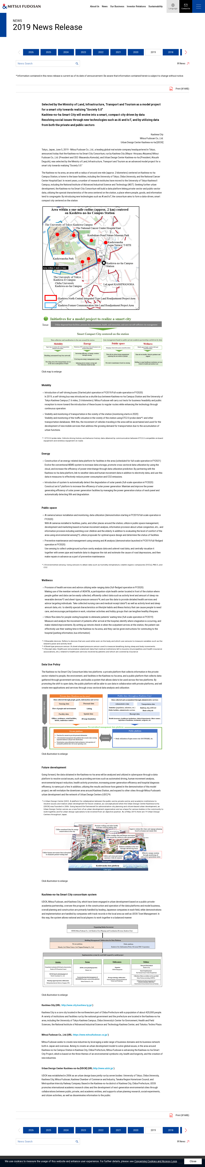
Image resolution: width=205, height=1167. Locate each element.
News (105, 6)
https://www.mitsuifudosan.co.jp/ (90, 1034)
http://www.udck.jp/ (103, 1068)
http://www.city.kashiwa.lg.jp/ (77, 1005)
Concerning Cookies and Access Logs (155, 1161)
